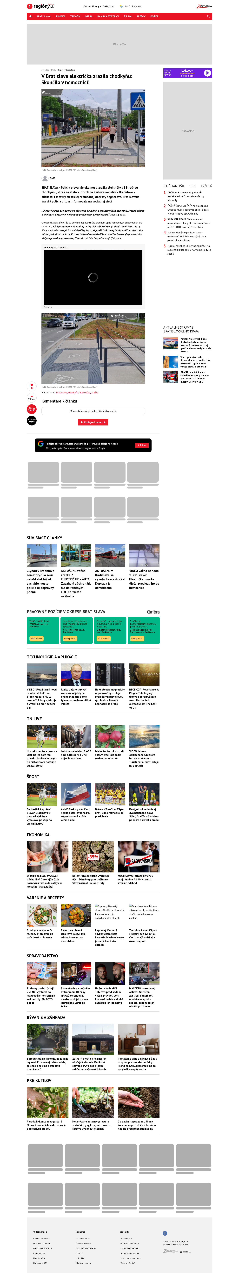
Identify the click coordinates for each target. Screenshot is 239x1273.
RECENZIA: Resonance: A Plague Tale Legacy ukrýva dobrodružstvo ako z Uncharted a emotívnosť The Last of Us (144, 698)
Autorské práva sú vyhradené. (176, 1244)
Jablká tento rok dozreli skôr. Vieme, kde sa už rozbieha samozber (109, 754)
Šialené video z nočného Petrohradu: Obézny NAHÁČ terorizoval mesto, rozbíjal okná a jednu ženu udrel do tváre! (75, 997)
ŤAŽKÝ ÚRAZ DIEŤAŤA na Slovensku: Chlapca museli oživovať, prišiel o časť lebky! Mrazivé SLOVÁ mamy (187, 209)
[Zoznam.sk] (171, 1252)
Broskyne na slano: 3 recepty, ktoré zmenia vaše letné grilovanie (40, 933)
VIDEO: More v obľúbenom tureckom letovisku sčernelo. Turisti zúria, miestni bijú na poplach (144, 758)
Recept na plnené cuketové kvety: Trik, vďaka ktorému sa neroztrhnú (73, 935)
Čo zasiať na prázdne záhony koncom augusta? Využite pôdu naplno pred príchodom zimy (137, 1125)
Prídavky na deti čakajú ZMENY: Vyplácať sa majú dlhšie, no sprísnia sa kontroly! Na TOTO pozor (41, 996)
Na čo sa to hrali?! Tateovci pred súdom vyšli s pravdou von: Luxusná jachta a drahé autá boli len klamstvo (109, 996)
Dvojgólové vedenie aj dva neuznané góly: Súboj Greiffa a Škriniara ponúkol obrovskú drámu (144, 814)
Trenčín (75, 16)
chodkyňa (73, 392)
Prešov (141, 16)
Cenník (79, 1253)
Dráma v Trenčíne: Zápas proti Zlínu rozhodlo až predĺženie (110, 812)
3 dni (193, 186)
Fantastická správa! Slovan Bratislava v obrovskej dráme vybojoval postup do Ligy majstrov (39, 816)
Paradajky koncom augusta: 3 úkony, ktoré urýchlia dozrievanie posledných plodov (46, 1125)
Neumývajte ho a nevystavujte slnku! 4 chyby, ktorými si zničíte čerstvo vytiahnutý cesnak (91, 1125)
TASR (52, 178)
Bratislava (43, 16)
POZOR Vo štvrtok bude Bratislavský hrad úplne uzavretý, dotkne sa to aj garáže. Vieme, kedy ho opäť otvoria (195, 345)
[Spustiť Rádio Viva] (187, 70)
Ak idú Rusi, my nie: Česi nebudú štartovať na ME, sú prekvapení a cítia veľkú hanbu (75, 814)
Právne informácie (41, 1238)
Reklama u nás (83, 1238)
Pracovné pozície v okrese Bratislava (66, 611)
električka (85, 392)
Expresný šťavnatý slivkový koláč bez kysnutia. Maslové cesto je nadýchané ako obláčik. (109, 937)
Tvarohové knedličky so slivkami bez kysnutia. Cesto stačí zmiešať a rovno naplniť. (143, 935)
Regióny (61, 70)
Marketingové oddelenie (130, 1258)
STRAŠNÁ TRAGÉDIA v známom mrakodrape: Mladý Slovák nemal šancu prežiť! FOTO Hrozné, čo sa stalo (188, 223)
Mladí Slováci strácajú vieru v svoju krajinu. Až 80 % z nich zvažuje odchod (135, 879)
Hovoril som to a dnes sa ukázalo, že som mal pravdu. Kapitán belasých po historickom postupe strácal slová (42, 758)
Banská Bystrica (108, 16)
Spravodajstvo (126, 1238)
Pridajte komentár (95, 422)
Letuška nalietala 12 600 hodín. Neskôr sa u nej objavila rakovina (76, 754)
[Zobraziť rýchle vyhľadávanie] (208, 16)
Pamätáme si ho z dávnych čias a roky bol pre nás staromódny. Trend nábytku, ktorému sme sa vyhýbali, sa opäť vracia (137, 1064)
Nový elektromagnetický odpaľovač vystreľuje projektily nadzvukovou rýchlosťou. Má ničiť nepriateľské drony (109, 697)
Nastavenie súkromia (42, 1248)
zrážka (94, 392)
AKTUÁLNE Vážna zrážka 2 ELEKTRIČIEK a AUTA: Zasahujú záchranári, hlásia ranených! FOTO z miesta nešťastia (76, 583)
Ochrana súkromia (41, 1243)
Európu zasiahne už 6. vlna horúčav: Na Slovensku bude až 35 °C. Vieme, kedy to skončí (189, 249)
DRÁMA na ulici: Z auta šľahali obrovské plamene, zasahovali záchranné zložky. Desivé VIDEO (194, 377)
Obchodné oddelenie (129, 1248)
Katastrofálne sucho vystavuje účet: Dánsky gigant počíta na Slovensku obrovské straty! (90, 879)
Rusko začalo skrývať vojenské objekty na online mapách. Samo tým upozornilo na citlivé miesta (76, 697)
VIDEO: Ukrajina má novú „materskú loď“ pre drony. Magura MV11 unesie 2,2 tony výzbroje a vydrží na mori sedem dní (42, 698)
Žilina (128, 16)
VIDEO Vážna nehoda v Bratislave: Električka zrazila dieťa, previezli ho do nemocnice (144, 579)
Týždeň (206, 186)
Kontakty (124, 1231)
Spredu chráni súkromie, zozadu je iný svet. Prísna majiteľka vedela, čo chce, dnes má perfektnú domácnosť (47, 1064)
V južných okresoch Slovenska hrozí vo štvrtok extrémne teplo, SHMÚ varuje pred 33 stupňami (195, 362)
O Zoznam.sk (40, 1231)
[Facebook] (165, 1233)
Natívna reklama (83, 1263)
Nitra (89, 16)
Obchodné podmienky (86, 1248)
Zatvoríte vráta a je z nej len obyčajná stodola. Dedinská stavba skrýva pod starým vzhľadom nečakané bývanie (89, 1064)
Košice (154, 16)
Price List (80, 1258)
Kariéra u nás (39, 1253)
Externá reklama (83, 1243)
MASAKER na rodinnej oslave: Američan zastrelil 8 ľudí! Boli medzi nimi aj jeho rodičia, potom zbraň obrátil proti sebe (142, 997)
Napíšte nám (39, 1258)
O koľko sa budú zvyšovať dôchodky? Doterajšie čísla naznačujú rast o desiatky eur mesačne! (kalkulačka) (44, 881)
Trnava (60, 16)
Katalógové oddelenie (129, 1253)
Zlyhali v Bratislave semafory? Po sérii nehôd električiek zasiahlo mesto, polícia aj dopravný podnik (40, 581)
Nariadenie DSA (40, 1263)
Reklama (80, 1231)
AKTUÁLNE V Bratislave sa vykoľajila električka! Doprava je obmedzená (110, 579)
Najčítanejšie (174, 186)
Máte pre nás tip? (127, 1263)
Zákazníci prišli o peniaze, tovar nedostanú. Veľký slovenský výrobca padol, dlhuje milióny (186, 236)
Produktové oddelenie (129, 1243)
